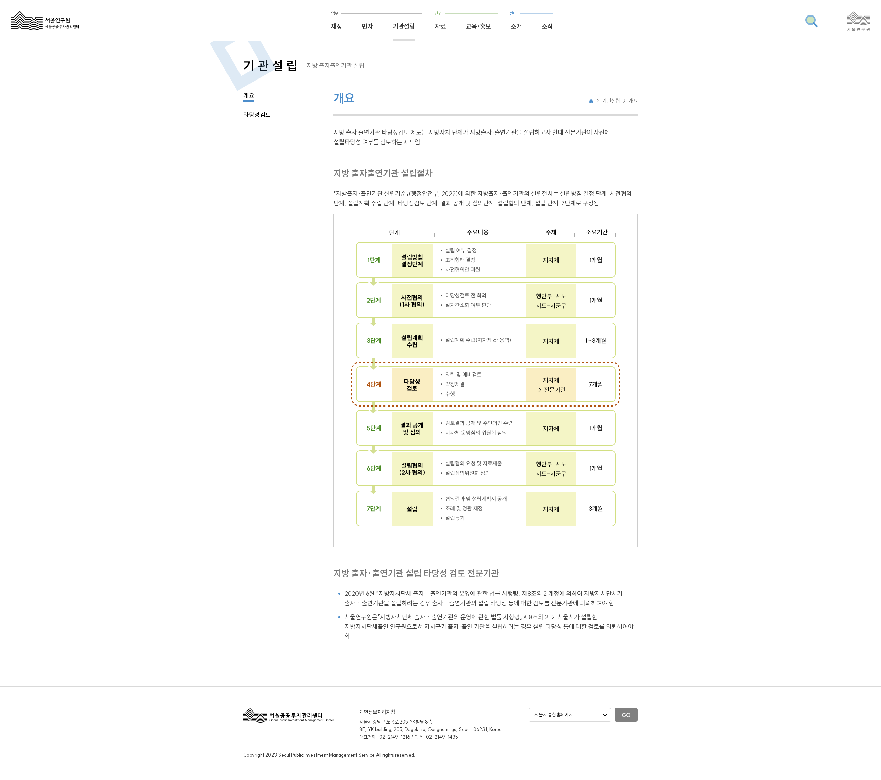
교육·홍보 (478, 26)
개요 (248, 95)
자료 (440, 26)
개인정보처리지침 (377, 712)
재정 (336, 26)
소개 (516, 26)
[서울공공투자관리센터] (45, 20)
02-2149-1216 (394, 737)
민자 (367, 26)
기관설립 (404, 26)
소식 (547, 26)
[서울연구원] (858, 30)
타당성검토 (257, 115)
